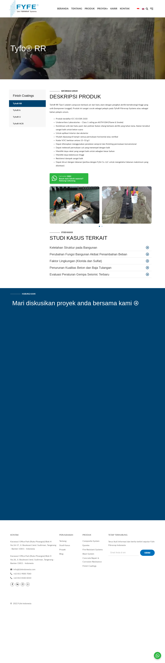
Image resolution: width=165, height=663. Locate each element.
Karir (113, 9)
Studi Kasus (64, 545)
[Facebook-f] (12, 584)
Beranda (63, 9)
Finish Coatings (23, 95)
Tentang (76, 9)
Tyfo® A (16, 110)
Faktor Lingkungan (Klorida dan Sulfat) (76, 261)
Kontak (125, 9)
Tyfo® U (17, 117)
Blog (61, 554)
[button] (147, 9)
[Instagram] (22, 584)
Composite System (90, 541)
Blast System (88, 554)
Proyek (101, 9)
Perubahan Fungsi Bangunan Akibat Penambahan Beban (88, 254)
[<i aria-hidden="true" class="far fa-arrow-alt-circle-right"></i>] (147, 247)
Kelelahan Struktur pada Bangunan (73, 247)
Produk (90, 9)
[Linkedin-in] (17, 584)
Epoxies (85, 545)
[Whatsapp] (28, 584)
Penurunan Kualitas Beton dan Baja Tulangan (80, 267)
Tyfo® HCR (18, 124)
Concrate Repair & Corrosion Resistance (92, 560)
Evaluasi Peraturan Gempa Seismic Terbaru (79, 274)
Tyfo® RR (17, 104)
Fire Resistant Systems (92, 550)
